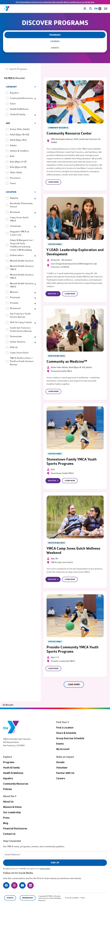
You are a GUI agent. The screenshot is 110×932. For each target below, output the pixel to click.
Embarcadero (17, 255)
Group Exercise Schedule (70, 738)
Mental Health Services (22, 260)
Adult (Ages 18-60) (19, 134)
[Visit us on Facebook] (6, 885)
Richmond (15, 308)
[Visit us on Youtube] (22, 885)
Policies (7, 789)
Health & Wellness (19, 109)
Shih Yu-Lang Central (21, 322)
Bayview (14, 198)
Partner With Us (65, 773)
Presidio (14, 302)
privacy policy (45, 869)
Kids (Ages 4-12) (18, 167)
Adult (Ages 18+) (18, 139)
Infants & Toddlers (19, 150)
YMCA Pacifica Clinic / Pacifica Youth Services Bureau (22, 361)
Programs (8, 762)
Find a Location (65, 727)
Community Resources (21, 98)
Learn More (53, 182)
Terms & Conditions (72, 898)
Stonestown (16, 336)
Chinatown (15, 226)
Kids (12, 156)
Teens (13, 183)
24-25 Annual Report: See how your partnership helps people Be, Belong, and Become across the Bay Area (55, 2)
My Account (87, 8)
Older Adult (16, 172)
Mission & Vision (12, 807)
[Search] (90, 8)
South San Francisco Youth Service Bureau (21, 329)
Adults (13, 145)
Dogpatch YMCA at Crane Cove (19, 233)
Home (83, 898)
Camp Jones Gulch (19, 352)
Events (55, 47)
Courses (55, 41)
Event (13, 103)
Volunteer (62, 767)
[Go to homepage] (7, 8)
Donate (60, 762)
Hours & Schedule (66, 733)
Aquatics (14, 92)
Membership (27, 898)
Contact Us (9, 834)
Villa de (14, 347)
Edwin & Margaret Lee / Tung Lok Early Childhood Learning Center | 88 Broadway (22, 245)
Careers (60, 778)
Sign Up (55, 862)
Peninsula (15, 297)
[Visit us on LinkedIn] (30, 885)
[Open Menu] (105, 8)
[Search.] (7, 69)
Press (6, 817)
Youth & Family (17, 114)
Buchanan (15, 212)
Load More (74, 684)
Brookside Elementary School (21, 205)
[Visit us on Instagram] (14, 885)
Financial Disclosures (15, 828)
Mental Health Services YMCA (22, 268)
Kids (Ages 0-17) (18, 161)
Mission (14, 292)
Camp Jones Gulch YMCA (19, 219)
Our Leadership (12, 812)
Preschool (15, 178)
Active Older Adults (20, 129)
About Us (8, 801)
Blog (5, 823)
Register (52, 294)
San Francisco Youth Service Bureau (20, 315)
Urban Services (17, 341)
